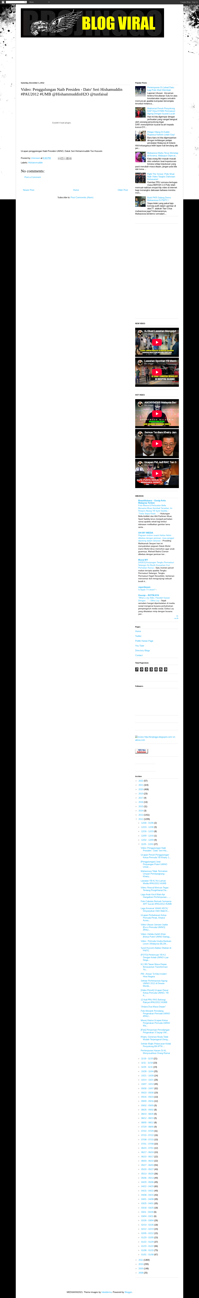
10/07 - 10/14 (147, 1084)
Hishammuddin (35, 162)
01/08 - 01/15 (147, 1250)
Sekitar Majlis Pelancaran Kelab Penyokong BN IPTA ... (156, 1044)
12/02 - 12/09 (147, 840)
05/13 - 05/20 (147, 1173)
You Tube (139, 645)
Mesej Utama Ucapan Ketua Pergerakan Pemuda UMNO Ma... (155, 1023)
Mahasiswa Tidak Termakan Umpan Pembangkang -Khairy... (154, 874)
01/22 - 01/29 (147, 1242)
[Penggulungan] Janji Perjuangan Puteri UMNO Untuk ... (154, 864)
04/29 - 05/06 (147, 1182)
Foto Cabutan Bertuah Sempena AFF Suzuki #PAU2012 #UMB (156, 902)
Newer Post (28, 190)
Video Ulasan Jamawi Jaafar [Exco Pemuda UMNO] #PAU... (154, 927)
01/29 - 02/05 (147, 1237)
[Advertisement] (99, 58)
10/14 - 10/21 (147, 1080)
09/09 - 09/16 (147, 1101)
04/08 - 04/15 (147, 1195)
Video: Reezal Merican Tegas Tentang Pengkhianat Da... (155, 888)
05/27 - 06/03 (147, 1165)
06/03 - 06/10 (147, 1161)
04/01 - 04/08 (147, 1199)
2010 (141, 1264)
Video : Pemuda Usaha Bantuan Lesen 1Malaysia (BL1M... (156, 942)
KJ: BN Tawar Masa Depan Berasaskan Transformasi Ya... (154, 967)
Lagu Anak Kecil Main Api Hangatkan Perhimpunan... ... (156, 895)
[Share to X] (64, 158)
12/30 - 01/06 (147, 823)
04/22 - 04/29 (147, 1186)
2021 (141, 785)
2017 (141, 798)
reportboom (144, 587)
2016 (141, 802)
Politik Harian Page (144, 641)
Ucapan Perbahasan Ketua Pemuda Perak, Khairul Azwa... (153, 918)
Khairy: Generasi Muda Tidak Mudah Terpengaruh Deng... (155, 1038)
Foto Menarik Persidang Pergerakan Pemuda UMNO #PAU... (155, 1013)
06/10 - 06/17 (147, 1156)
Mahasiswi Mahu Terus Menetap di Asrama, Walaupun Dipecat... (162, 154)
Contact (139, 655)
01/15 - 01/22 (147, 1246)
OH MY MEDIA (145, 532)
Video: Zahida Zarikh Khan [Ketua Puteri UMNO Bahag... (156, 935)
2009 (141, 1268)
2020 (141, 789)
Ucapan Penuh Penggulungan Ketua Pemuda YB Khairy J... (156, 856)
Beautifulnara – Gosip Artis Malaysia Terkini (152, 501)
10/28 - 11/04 (147, 1071)
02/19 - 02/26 (147, 1225)
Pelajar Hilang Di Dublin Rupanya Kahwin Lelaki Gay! (161, 133)
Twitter (138, 636)
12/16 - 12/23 (147, 831)
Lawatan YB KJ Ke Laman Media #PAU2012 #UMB (153, 882)
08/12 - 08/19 (147, 1118)
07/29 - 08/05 (147, 1126)
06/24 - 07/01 (147, 1148)
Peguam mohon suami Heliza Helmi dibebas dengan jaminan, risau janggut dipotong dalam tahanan (156, 538)
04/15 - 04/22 (147, 1190)
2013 (141, 815)
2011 (141, 1260)
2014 (141, 810)
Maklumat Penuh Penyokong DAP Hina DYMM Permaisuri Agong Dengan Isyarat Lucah (161, 111)
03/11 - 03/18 (147, 1212)
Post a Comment (32, 177)
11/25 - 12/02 (147, 844)
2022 (141, 780)
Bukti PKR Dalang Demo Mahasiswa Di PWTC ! (159, 198)
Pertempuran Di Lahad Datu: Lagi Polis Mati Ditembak (160, 88)
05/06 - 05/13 (147, 1178)
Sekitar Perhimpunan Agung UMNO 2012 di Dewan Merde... (154, 983)
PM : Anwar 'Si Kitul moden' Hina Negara (154, 975)
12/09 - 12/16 (147, 835)
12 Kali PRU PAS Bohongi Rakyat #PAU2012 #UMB (154, 1000)
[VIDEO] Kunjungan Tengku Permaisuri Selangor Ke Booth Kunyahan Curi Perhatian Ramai (156, 565)
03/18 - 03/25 (147, 1207)
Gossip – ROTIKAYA (148, 595)
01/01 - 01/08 (147, 1254)
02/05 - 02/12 (147, 1233)
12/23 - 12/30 (147, 827)
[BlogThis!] (62, 158)
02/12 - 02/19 (147, 1229)
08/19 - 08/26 (147, 1114)
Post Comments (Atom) (82, 197)
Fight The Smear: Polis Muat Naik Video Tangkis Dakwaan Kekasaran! (161, 176)
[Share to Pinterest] (70, 158)
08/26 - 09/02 (147, 1109)
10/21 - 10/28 (147, 1075)
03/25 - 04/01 (147, 1203)
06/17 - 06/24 (147, 1152)
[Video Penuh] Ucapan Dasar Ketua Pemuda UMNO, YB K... (155, 993)
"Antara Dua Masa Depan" (153, 1006)
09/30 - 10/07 (147, 1088)
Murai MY (143, 560)
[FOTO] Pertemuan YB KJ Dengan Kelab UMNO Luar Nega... (155, 957)
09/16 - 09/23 (147, 1097)
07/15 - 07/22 (147, 1135)
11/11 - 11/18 (147, 1062)
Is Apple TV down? (147, 589)
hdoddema (107, 1292)
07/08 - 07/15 (147, 1139)
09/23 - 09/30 (147, 1092)
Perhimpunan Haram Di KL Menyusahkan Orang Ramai (155, 1051)
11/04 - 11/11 (147, 1067)
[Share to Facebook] (67, 158)
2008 (141, 1272)
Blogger (128, 1292)
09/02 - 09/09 (147, 1105)
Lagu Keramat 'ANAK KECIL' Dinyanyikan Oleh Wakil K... (155, 909)
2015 (141, 806)
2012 (141, 819)
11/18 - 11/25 (147, 1058)
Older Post (123, 190)
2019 (141, 793)
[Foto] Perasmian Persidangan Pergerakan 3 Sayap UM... (155, 1031)
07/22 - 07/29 (147, 1131)
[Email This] (59, 158)
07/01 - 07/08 (147, 1144)
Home (76, 190)
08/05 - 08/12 (147, 1122)
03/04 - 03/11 (147, 1216)
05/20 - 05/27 (147, 1169)
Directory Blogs (142, 650)
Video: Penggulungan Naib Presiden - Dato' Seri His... (154, 849)
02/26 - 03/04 (147, 1220)
